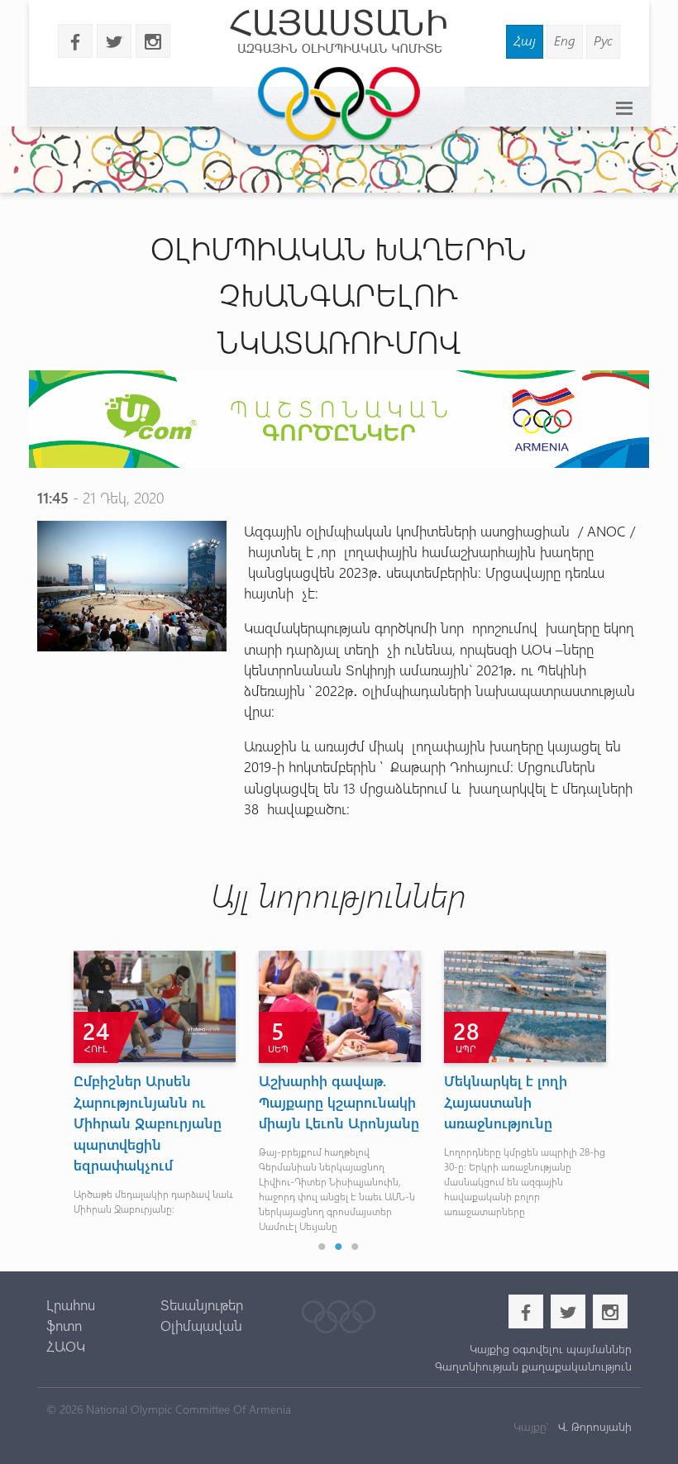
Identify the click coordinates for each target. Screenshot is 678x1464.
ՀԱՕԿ (65, 1346)
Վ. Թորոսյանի (593, 1426)
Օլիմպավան (201, 1325)
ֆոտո (64, 1325)
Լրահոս (70, 1304)
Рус (603, 40)
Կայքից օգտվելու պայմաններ (551, 1349)
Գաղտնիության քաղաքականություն (533, 1366)
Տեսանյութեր (201, 1304)
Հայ (524, 40)
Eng (564, 40)
